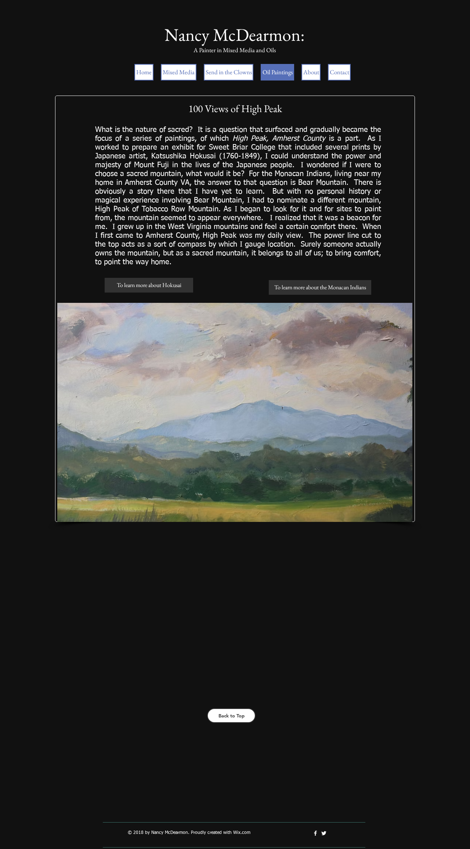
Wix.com (241, 833)
